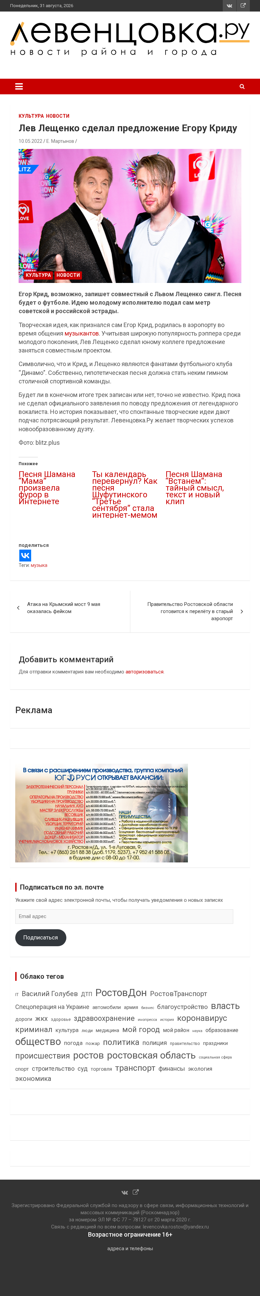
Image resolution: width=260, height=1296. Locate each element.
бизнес (147, 1007)
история (167, 1019)
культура (67, 1030)
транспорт (135, 1068)
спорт (22, 1069)
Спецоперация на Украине (52, 1006)
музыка (39, 565)
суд (83, 1068)
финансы (171, 1068)
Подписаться (40, 937)
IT (17, 994)
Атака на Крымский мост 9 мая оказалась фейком (63, 607)
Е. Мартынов (60, 141)
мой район (176, 1030)
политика (121, 1042)
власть (225, 1005)
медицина (107, 1030)
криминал (33, 1029)
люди (87, 1030)
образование (221, 1030)
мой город (141, 1029)
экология (200, 1069)
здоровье (61, 1019)
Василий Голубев (50, 994)
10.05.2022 (30, 141)
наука (197, 1031)
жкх (41, 1018)
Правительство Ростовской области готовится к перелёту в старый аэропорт (190, 611)
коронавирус (202, 1018)
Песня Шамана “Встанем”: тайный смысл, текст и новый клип (195, 488)
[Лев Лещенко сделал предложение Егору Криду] (130, 216)
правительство (185, 1043)
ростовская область (151, 1055)
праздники (215, 1043)
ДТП (86, 994)
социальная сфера (215, 1057)
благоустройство (182, 1007)
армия (131, 1007)
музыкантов (82, 333)
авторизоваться (145, 672)
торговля (101, 1069)
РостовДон (121, 992)
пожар (93, 1043)
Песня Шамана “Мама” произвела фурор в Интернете (47, 488)
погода (73, 1043)
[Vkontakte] (25, 555)
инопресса (147, 1019)
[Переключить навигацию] (19, 86)
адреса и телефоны (130, 1248)
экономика (33, 1079)
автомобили (106, 1007)
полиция (155, 1042)
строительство (53, 1068)
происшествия (42, 1056)
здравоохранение (104, 1018)
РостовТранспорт (178, 994)
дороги (23, 1019)
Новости (57, 116)
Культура (31, 116)
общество (38, 1041)
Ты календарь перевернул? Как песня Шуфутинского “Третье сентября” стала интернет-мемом (124, 495)
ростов (88, 1055)
